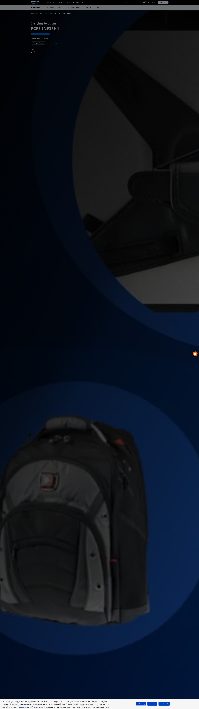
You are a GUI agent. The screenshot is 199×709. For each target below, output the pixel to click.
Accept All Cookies (164, 704)
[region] (99, 704)
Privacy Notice (33, 707)
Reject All (152, 704)
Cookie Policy (23, 707)
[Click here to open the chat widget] (195, 353)
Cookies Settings (141, 704)
